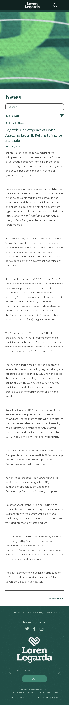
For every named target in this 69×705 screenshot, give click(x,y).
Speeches (52, 612)
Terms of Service (46, 692)
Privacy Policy (35, 612)
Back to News (16, 123)
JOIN (34, 678)
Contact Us (17, 612)
